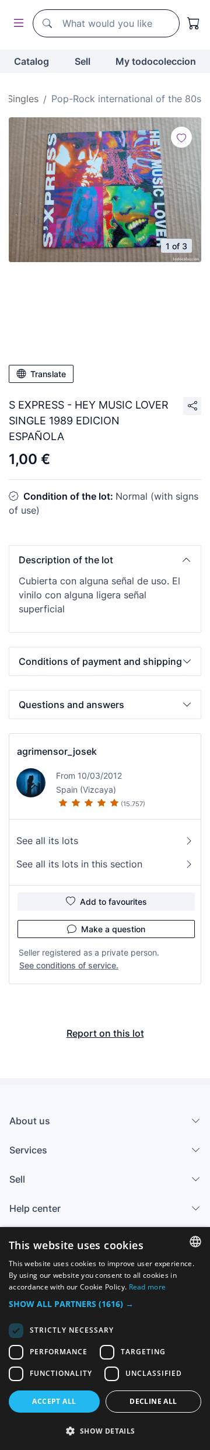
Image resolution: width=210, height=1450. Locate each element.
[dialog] (105, 1338)
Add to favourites (113, 902)
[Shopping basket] (194, 23)
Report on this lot (105, 1033)
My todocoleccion (156, 61)
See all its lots (47, 840)
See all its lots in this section (79, 864)
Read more (147, 1287)
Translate (48, 374)
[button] (105, 560)
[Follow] (181, 137)
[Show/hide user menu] (16, 23)
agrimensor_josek (57, 751)
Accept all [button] (54, 1401)
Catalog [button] (31, 61)
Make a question (113, 929)
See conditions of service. (68, 965)
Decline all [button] (153, 1401)
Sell (82, 61)
